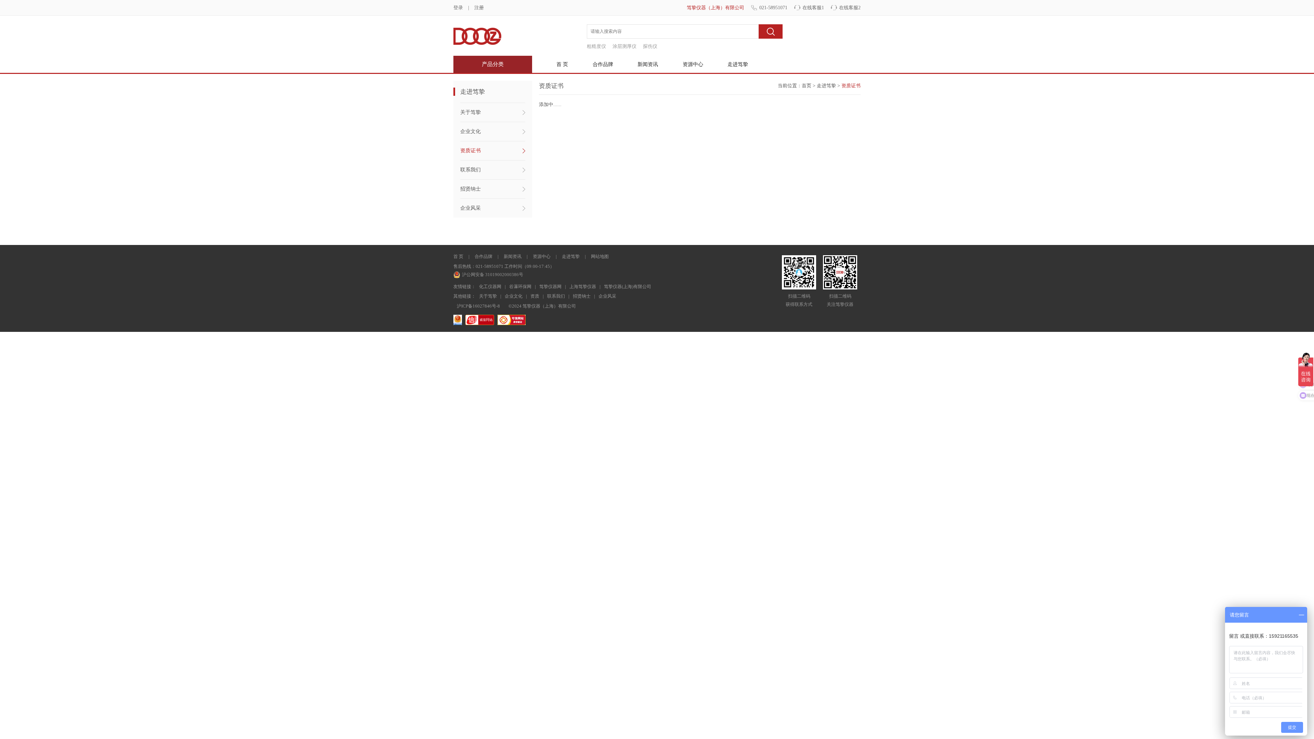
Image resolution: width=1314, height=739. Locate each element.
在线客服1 (813, 7)
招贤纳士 (470, 189)
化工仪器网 (490, 286)
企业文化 (470, 131)
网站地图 (600, 256)
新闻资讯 (647, 64)
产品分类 (493, 64)
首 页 (562, 64)
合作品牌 (603, 64)
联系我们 (470, 169)
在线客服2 (850, 7)
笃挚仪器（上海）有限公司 (715, 7)
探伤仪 (650, 46)
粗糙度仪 (596, 46)
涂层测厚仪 (624, 46)
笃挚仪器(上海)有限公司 (627, 286)
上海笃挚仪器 (582, 286)
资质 (534, 296)
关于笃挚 (470, 112)
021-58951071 (773, 7)
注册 (479, 7)
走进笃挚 (737, 64)
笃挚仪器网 (550, 286)
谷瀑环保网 (520, 286)
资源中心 (693, 64)
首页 (806, 85)
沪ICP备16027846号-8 (478, 306)
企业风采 (470, 208)
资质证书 (470, 150)
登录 (458, 7)
